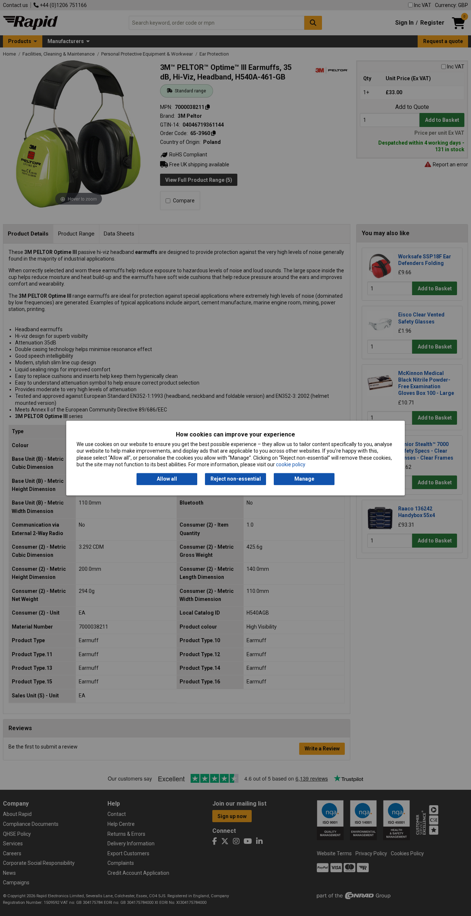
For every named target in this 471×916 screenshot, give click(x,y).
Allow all (167, 479)
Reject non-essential (235, 479)
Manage (304, 479)
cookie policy (290, 464)
